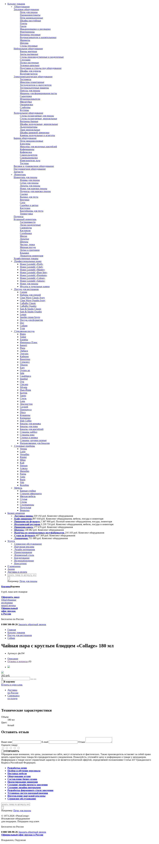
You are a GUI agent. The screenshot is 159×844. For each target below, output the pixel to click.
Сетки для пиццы (29, 183)
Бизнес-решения (16, 513)
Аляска (23, 468)
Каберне (24, 356)
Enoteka (24, 339)
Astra (22, 476)
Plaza (22, 348)
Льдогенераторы (28, 127)
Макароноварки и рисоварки (35, 29)
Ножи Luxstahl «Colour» (32, 278)
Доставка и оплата (17, 572)
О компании (13, 566)
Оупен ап (25, 370)
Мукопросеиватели (30, 99)
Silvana (23, 387)
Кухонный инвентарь (25, 219)
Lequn (23, 314)
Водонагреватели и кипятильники (38, 37)
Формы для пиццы (30, 180)
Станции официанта (31, 493)
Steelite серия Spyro (30, 317)
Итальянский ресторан (27, 524)
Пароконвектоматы (30, 15)
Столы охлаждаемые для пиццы (37, 115)
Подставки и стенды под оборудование (40, 68)
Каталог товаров (16, 3)
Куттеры (24, 110)
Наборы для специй (30, 295)
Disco (23, 412)
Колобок (24, 485)
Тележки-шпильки (29, 65)
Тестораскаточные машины (34, 87)
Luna (22, 401)
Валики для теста (29, 197)
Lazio (22, 451)
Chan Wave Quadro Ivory (32, 300)
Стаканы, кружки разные (33, 440)
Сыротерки (26, 96)
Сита (22, 202)
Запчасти (18, 171)
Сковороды (26, 227)
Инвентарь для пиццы (25, 177)
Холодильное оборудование (28, 113)
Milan (23, 460)
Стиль (23, 398)
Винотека (25, 359)
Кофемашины (27, 149)
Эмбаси (24, 350)
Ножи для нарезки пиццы (33, 188)
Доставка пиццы (24, 516)
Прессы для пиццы (30, 90)
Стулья (23, 499)
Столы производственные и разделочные (42, 57)
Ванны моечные (28, 51)
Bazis (22, 479)
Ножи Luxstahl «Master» (32, 269)
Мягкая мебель (28, 496)
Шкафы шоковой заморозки (34, 132)
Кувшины (25, 415)
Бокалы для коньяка (30, 423)
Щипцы (24, 241)
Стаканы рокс (27, 434)
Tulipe (23, 336)
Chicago (24, 384)
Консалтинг (20, 563)
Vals (22, 482)
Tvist (22, 328)
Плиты (23, 23)
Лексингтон (26, 404)
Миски (23, 236)
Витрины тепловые (30, 34)
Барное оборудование (25, 138)
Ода (22, 381)
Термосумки (26, 213)
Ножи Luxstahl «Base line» (33, 272)
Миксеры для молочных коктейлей (38, 146)
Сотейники (26, 233)
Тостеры (24, 163)
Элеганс (24, 353)
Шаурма (24, 43)
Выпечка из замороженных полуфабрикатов (39, 532)
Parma (23, 474)
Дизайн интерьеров (24, 549)
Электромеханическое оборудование (33, 76)
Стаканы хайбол (28, 432)
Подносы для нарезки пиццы (35, 191)
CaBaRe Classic (28, 303)
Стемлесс (25, 362)
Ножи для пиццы (29, 283)
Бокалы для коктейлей (31, 429)
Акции (11, 569)
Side (22, 373)
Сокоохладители (28, 155)
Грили (23, 26)
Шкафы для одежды (30, 71)
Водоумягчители (29, 73)
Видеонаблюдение (24, 560)
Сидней (24, 406)
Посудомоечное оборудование (30, 169)
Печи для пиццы (29, 12)
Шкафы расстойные (30, 20)
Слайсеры (25, 107)
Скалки (24, 194)
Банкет (23, 345)
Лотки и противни (30, 250)
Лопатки (24, 239)
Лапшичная (21, 538)
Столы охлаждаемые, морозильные (38, 118)
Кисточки (25, 208)
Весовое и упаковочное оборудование (34, 166)
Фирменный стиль (24, 555)
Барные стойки (28, 490)
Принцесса (26, 409)
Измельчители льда (30, 160)
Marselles (24, 471)
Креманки (25, 418)
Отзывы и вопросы (17, 661)
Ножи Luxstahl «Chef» (31, 267)
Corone (23, 292)
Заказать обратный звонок (32, 624)
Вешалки (25, 510)
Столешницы (27, 504)
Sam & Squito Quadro (31, 311)
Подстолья (25, 507)
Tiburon (24, 364)
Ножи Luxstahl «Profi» (31, 264)
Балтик (23, 392)
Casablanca (25, 376)
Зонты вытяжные (29, 54)
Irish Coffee (26, 420)
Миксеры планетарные (32, 82)
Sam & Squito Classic (30, 309)
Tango (23, 395)
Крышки (24, 253)
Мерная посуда (28, 247)
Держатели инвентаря (31, 255)
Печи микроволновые (31, 141)
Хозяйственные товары (26, 258)
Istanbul (24, 378)
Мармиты (25, 40)
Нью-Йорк (25, 390)
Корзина (6, 586)
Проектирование (23, 552)
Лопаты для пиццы (30, 185)
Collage (23, 325)
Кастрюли (25, 230)
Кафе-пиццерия (23, 518)
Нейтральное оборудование (28, 48)
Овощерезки (26, 104)
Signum (23, 465)
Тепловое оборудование (26, 9)
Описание (12, 658)
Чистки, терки (27, 244)
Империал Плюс (28, 342)
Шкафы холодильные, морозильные (39, 124)
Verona (23, 448)
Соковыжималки (29, 157)
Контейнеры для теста (31, 211)
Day (22, 322)
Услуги (11, 541)
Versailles (24, 454)
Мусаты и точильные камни (35, 286)
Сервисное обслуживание (28, 544)
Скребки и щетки (29, 205)
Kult (22, 462)
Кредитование (22, 558)
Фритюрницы (27, 31)
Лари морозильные (30, 129)
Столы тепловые (29, 45)
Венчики (24, 199)
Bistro (23, 334)
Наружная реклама (24, 546)
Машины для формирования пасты (38, 93)
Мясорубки (26, 101)
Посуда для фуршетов (31, 320)
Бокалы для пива (29, 426)
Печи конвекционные (31, 17)
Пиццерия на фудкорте (27, 521)
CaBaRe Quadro (28, 306)
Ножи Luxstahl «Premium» (33, 275)
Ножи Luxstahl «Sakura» (32, 281)
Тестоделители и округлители (36, 85)
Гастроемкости (28, 222)
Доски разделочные (30, 225)
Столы (23, 502)
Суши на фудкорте (25, 535)
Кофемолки (26, 152)
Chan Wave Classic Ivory (32, 297)
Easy (22, 367)
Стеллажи (25, 59)
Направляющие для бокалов (35, 443)
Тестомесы (25, 79)
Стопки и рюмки (29, 437)
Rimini (23, 457)
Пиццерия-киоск (24, 527)
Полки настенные (29, 62)
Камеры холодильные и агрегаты (37, 135)
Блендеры (25, 143)
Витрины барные (29, 121)
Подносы (18, 216)
